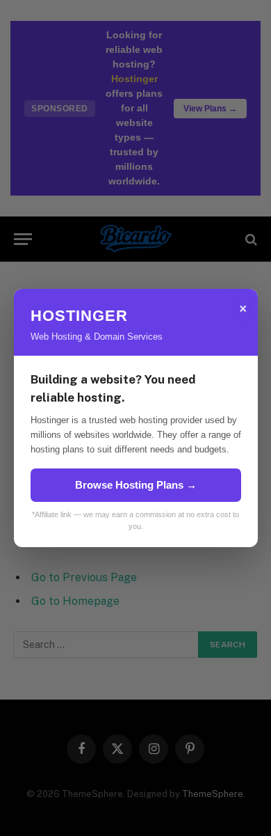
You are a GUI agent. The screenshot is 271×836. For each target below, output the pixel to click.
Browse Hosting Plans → (136, 485)
